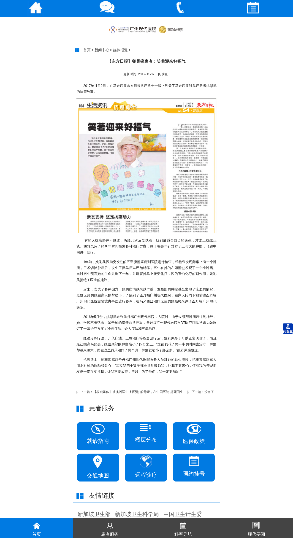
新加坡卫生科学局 (137, 514)
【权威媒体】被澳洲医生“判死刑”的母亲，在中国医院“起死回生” (138, 392)
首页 (87, 50)
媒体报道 (120, 50)
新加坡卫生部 (94, 514)
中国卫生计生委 (182, 514)
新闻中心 (102, 50)
